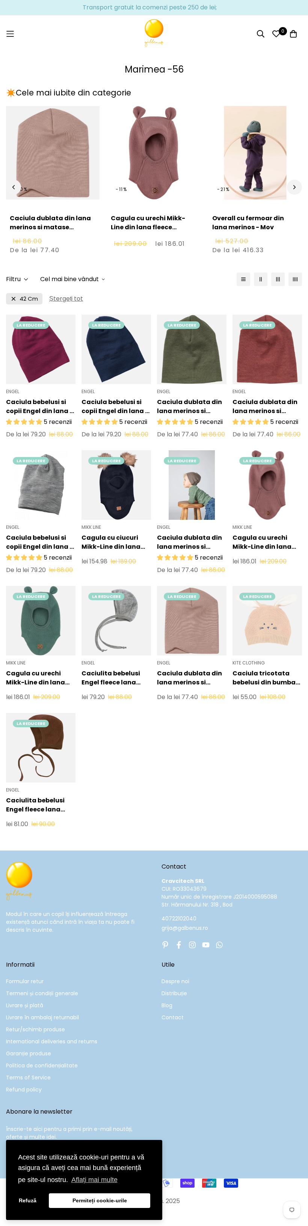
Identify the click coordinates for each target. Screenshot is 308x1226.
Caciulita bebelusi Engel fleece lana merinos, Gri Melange (115, 678)
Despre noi (175, 981)
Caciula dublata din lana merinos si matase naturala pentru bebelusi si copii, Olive (189, 407)
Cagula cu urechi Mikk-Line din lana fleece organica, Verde (35, 678)
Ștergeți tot (66, 298)
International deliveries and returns (51, 1041)
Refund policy (24, 1089)
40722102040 (179, 918)
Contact (173, 1017)
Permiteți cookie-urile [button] (99, 1200)
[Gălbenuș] (154, 33)
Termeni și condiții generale (42, 993)
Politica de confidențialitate (42, 1065)
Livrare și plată (24, 1005)
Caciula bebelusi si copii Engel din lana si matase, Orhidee (40, 407)
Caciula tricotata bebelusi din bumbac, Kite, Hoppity (267, 678)
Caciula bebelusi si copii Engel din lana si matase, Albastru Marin (116, 407)
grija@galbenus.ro (185, 928)
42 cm (29, 298)
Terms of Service (28, 1077)
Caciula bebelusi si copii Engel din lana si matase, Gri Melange (40, 542)
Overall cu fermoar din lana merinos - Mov (248, 223)
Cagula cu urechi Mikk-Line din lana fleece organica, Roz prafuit (148, 227)
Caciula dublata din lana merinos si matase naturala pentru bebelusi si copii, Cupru (265, 407)
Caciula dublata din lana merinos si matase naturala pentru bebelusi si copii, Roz (50, 232)
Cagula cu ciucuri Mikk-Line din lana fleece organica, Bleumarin (111, 542)
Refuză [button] (27, 1200)
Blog (167, 1005)
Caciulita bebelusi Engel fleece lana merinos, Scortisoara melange (40, 805)
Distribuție (174, 993)
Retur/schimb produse (35, 1029)
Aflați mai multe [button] (94, 1180)
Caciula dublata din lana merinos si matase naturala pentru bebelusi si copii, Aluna (189, 542)
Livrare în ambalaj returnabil (42, 1017)
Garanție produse (28, 1053)
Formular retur (25, 981)
